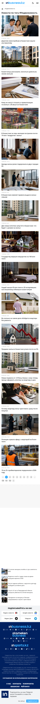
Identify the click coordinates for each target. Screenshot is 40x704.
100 (3, 480)
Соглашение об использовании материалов (20, 681)
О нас (8, 687)
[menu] (2, 3)
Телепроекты (28, 687)
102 (10, 480)
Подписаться (32, 701)
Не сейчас (21, 701)
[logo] (18, 3)
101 (6, 480)
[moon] (33, 3)
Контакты (17, 687)
